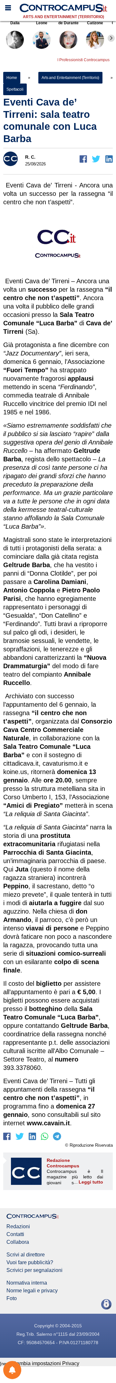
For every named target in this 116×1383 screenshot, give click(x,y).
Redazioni (18, 1226)
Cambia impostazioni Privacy (46, 1363)
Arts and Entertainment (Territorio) (63, 17)
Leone (41, 23)
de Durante (68, 23)
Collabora (17, 1242)
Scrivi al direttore (25, 1254)
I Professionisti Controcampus (83, 60)
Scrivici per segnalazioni (34, 1270)
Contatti (15, 1234)
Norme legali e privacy (32, 1290)
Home (11, 77)
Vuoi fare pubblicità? (29, 1262)
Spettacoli (15, 89)
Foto (11, 1298)
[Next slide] (111, 38)
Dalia (15, 23)
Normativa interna (26, 1283)
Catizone (95, 23)
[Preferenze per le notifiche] (12, 1370)
